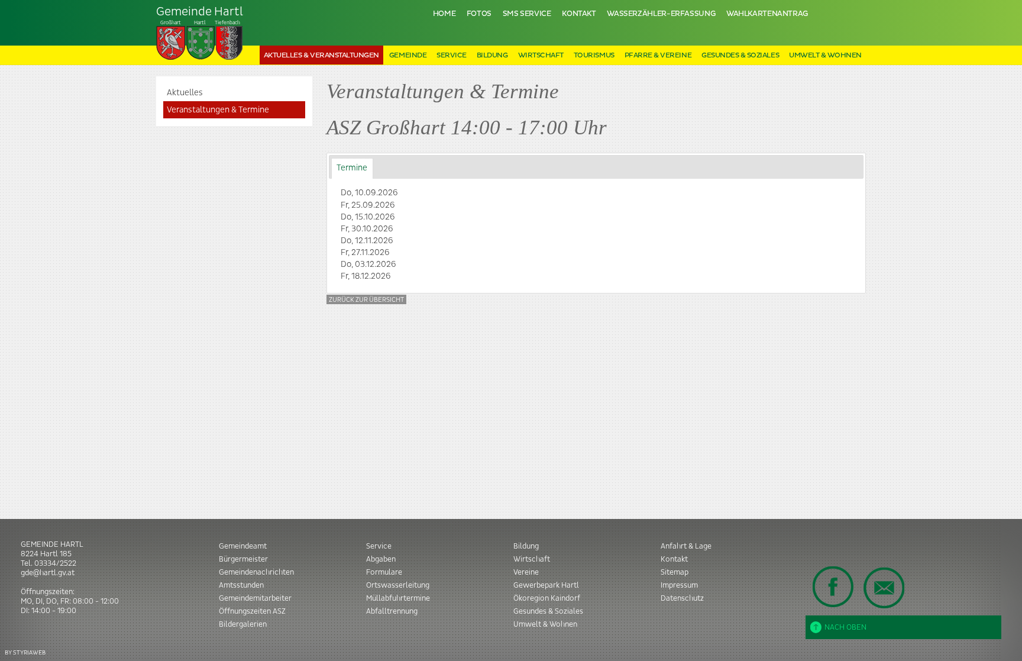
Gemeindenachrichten (256, 572)
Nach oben (845, 627)
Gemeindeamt (243, 546)
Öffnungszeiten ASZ (252, 611)
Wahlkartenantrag (767, 13)
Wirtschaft (541, 55)
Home (444, 13)
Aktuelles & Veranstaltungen (321, 55)
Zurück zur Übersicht (366, 299)
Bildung (492, 55)
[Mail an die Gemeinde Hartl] (883, 587)
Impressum (679, 585)
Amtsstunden (241, 585)
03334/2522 (55, 563)
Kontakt (579, 13)
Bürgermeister (243, 559)
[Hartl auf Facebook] (833, 586)
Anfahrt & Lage (686, 546)
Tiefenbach (199, 15)
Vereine (526, 572)
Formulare (384, 572)
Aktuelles (185, 93)
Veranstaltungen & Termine (218, 110)
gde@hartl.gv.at (48, 573)
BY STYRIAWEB (25, 652)
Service (451, 55)
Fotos (479, 13)
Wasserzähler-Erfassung (661, 13)
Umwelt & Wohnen (825, 55)
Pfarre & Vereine (658, 55)
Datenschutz (682, 598)
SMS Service (527, 13)
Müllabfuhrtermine (398, 598)
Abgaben (381, 559)
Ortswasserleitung (397, 585)
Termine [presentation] (352, 168)
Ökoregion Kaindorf (546, 598)
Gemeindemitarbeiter (255, 598)
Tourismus (594, 55)
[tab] (352, 168)
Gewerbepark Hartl (546, 585)
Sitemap (674, 572)
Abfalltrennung (392, 611)
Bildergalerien (243, 624)
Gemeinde (407, 55)
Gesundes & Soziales (740, 55)
